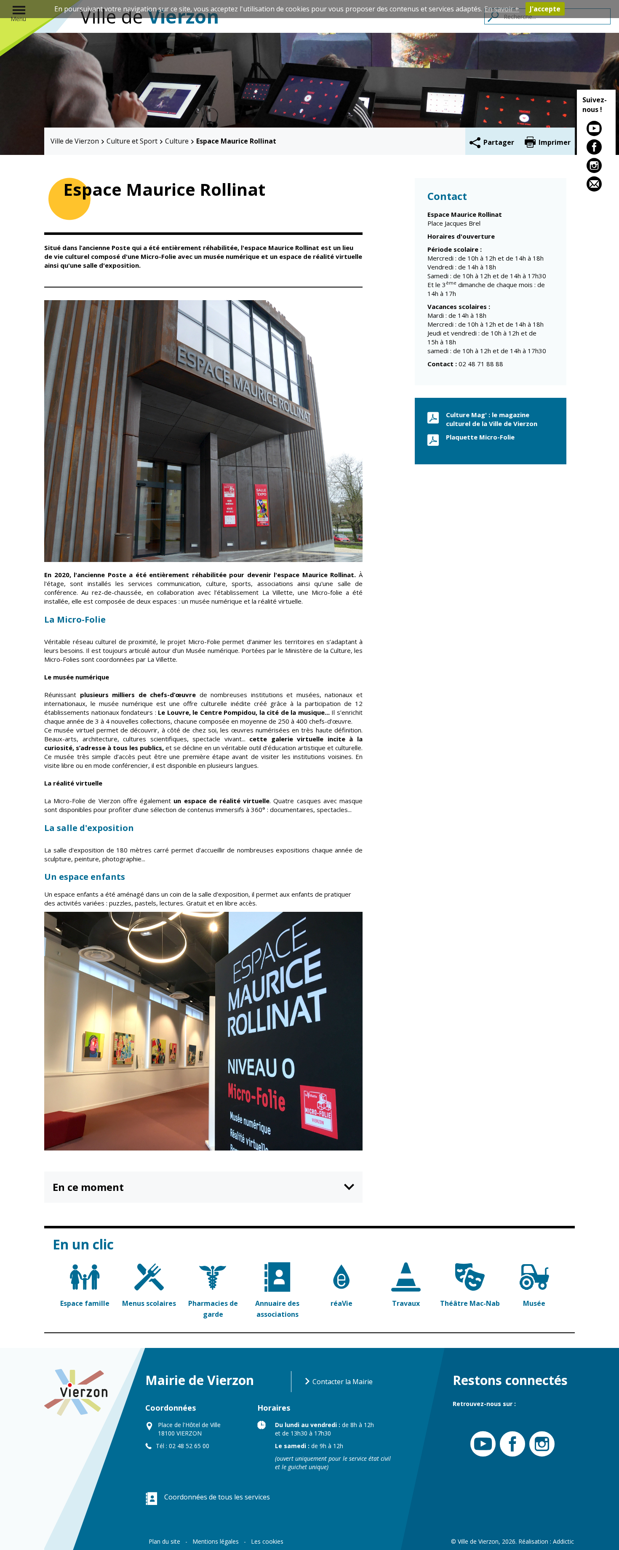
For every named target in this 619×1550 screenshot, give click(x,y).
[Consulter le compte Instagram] (596, 167)
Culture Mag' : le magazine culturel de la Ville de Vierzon (491, 419)
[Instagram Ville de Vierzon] (540, 1444)
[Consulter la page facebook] (596, 148)
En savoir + (501, 8)
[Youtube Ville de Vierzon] (481, 1444)
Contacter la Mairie (342, 1381)
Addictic (563, 1541)
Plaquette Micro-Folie (480, 437)
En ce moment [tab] (88, 1187)
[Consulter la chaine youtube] (596, 130)
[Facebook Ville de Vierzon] (510, 1444)
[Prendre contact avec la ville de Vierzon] (596, 185)
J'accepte (545, 8)
